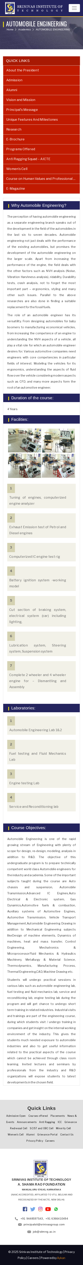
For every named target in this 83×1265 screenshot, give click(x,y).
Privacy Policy (34, 1140)
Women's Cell (16, 1134)
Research (13, 129)
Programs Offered (20, 149)
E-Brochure (15, 139)
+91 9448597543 (32, 1218)
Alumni (11, 90)
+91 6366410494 (57, 1218)
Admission (14, 80)
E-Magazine (15, 188)
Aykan (61, 1258)
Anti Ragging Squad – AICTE (28, 159)
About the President (22, 70)
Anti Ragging (47, 1122)
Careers (50, 1140)
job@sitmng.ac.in (44, 1231)
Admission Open (16, 1115)
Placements (58, 1115)
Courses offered (38, 1115)
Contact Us (67, 1134)
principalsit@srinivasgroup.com (44, 1224)
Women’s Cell (16, 169)
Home (10, 29)
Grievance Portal (47, 1134)
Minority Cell (63, 1128)
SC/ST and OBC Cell (41, 1128)
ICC (60, 1122)
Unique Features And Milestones (32, 119)
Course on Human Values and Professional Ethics (43, 179)
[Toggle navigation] (74, 8)
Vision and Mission (20, 100)
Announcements (26, 1122)
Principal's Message (22, 110)
